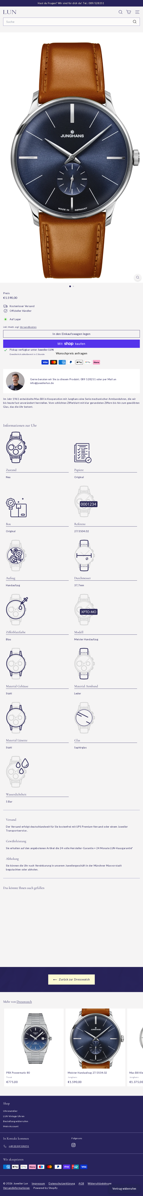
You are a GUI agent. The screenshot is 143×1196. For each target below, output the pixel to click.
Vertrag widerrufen (124, 1188)
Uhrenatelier (10, 1111)
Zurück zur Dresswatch (74, 979)
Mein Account (11, 1126)
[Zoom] (137, 277)
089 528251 (88, 379)
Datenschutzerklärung (62, 1183)
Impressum (38, 1183)
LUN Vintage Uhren (14, 1116)
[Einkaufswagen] (128, 12)
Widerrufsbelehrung (100, 1183)
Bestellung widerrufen (15, 1121)
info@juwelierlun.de (42, 383)
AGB (81, 1183)
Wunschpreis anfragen (71, 353)
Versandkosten (28, 327)
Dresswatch (24, 1002)
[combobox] (71, 22)
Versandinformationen (16, 1187)
